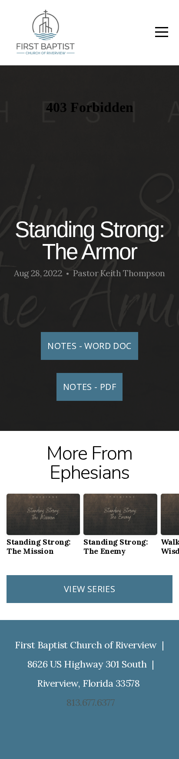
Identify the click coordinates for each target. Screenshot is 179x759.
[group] (43, 528)
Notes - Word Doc (89, 346)
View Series (89, 589)
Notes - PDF (89, 387)
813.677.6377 (90, 702)
